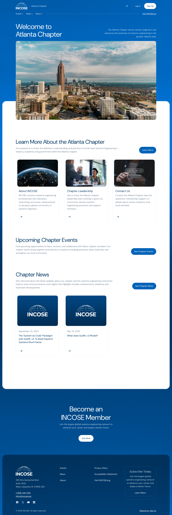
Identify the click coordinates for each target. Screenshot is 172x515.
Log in (137, 6)
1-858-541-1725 (23, 493)
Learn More (147, 150)
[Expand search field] (127, 6)
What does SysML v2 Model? (82, 335)
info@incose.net (23, 496)
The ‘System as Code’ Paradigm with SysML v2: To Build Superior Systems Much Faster (36, 339)
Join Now (86, 438)
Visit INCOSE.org (149, 13)
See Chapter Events (143, 251)
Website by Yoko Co (147, 511)
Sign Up (150, 6)
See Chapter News (144, 286)
